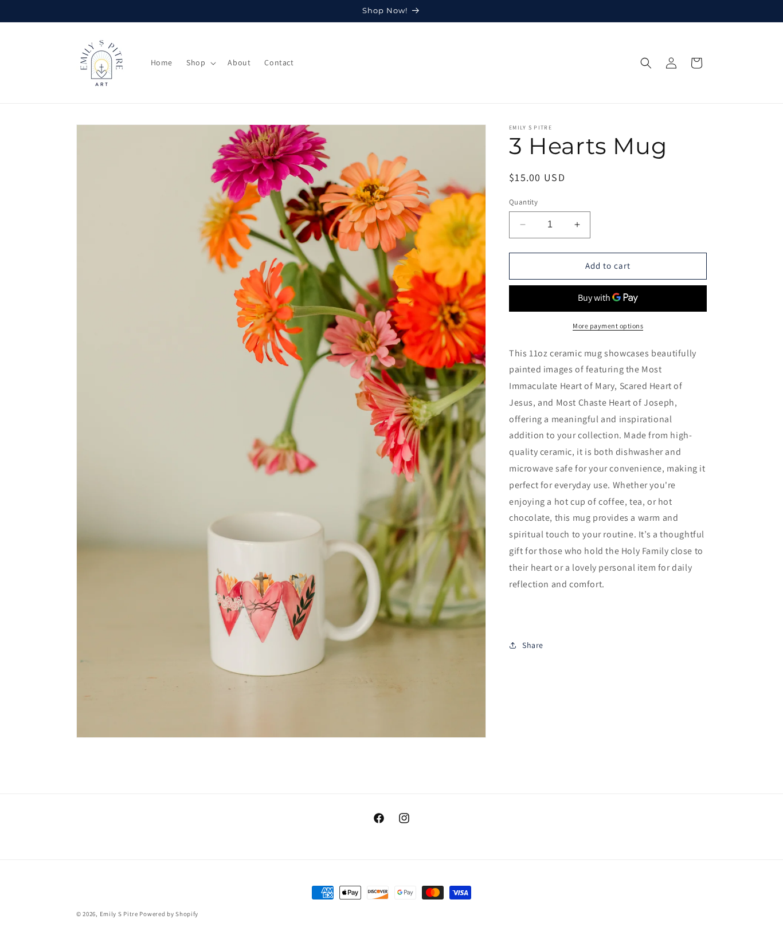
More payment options (608, 325)
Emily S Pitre (119, 914)
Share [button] (532, 645)
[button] (200, 62)
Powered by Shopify (168, 914)
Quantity (523, 202)
